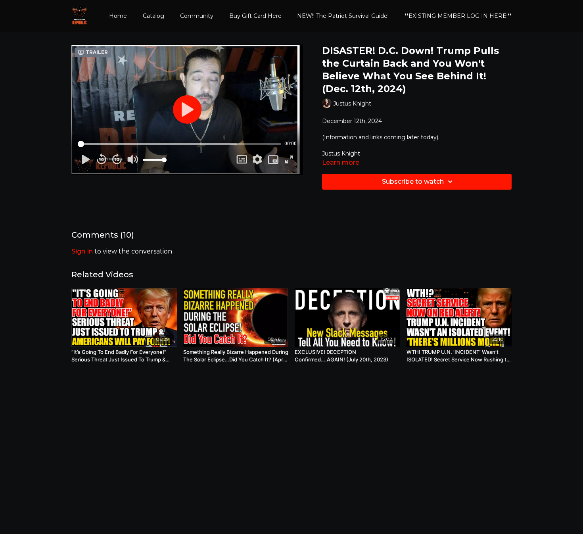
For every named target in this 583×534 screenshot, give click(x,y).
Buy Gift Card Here (255, 15)
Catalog (153, 15)
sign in (82, 251)
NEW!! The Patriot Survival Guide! (343, 15)
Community (196, 15)
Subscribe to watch (413, 181)
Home (118, 15)
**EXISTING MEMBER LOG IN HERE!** (458, 15)
